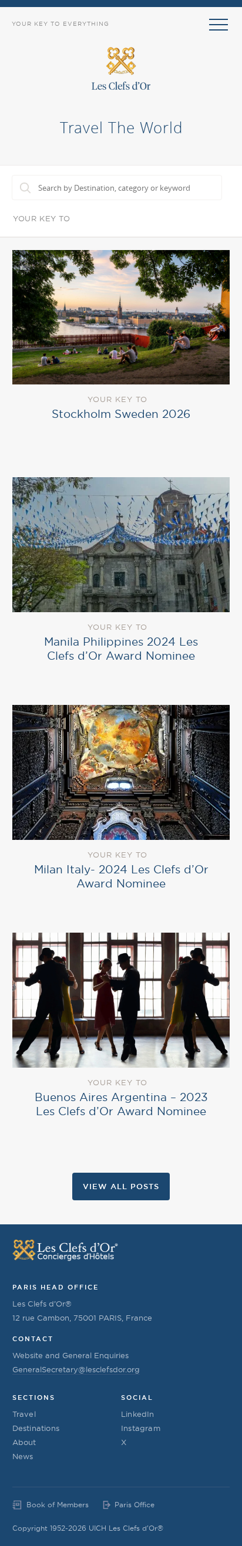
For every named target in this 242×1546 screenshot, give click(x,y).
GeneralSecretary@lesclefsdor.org (76, 1369)
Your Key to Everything (60, 24)
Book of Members (57, 1504)
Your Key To (41, 218)
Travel (24, 1414)
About (24, 1442)
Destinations (35, 1428)
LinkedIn (137, 1414)
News (22, 1456)
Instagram (140, 1428)
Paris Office (134, 1504)
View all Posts (121, 1186)
